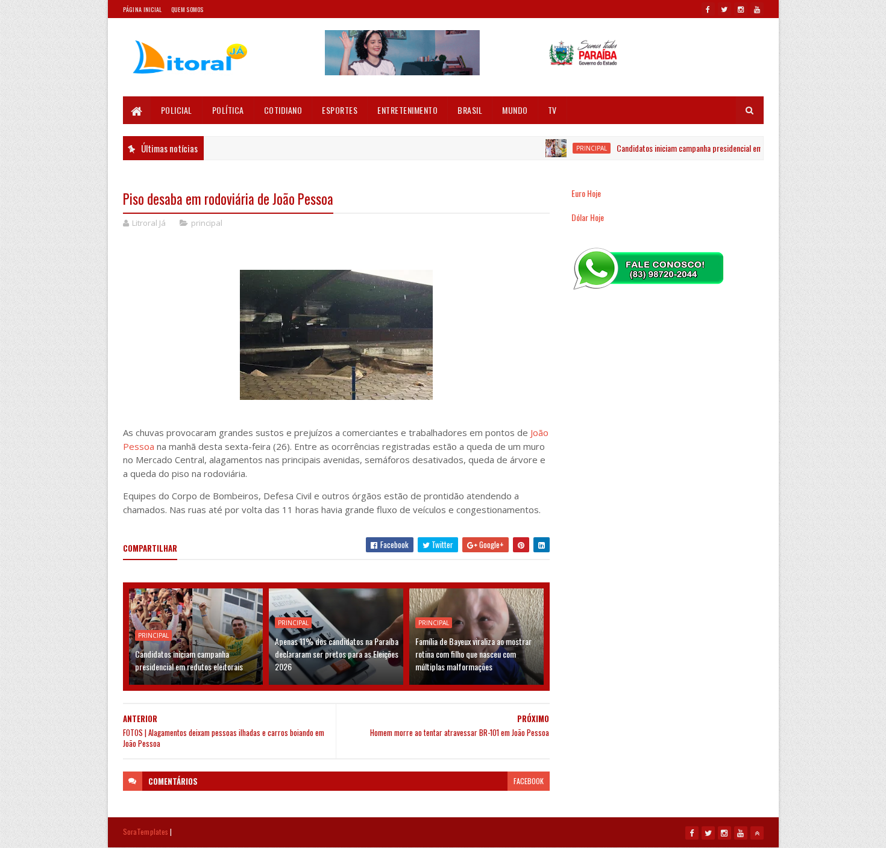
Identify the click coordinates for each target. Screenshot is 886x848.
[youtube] (757, 9)
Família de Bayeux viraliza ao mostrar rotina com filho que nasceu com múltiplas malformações (473, 654)
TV (552, 110)
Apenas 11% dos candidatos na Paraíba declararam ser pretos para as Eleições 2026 (336, 654)
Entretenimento (407, 110)
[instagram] (740, 9)
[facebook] (708, 9)
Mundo (515, 110)
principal (574, 148)
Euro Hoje (586, 193)
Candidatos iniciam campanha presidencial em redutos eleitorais (701, 148)
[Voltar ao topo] (757, 833)
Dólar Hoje (587, 217)
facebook (529, 781)
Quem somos (187, 9)
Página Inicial (142, 9)
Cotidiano (283, 110)
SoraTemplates (146, 831)
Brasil (469, 110)
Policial (176, 110)
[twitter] (724, 9)
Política (228, 110)
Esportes (339, 110)
